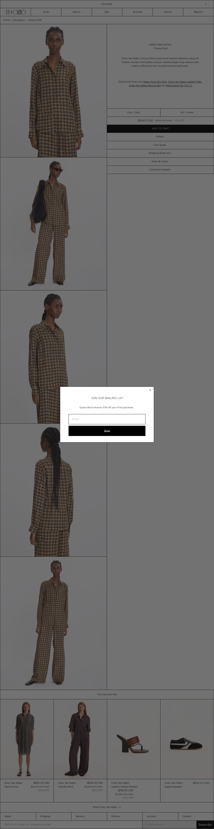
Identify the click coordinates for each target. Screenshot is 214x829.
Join (107, 431)
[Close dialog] (150, 390)
